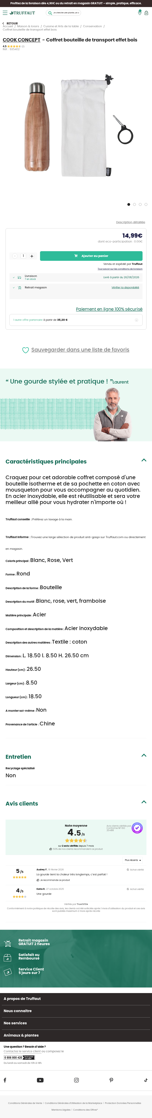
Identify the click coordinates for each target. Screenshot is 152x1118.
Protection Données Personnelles (123, 1103)
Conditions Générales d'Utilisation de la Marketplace (73, 1103)
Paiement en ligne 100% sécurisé (109, 309)
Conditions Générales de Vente (25, 1103)
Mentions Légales (61, 1110)
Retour (12, 23)
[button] (129, 203)
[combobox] (63, 13)
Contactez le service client (23, 1051)
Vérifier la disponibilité (125, 287)
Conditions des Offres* (85, 1110)
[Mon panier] (146, 13)
